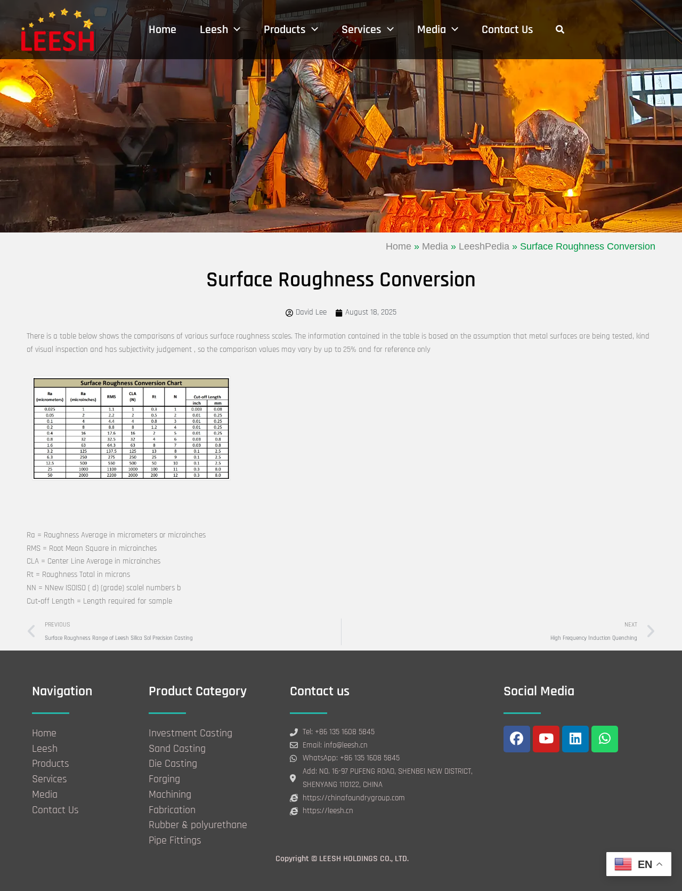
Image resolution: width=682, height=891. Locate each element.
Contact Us (55, 810)
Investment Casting (190, 733)
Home (398, 246)
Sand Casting (177, 749)
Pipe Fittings (175, 840)
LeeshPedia (484, 246)
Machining (170, 794)
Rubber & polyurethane (198, 825)
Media (435, 246)
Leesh (45, 749)
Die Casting (173, 763)
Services (49, 779)
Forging (164, 779)
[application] (234, 30)
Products (50, 763)
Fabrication (172, 810)
